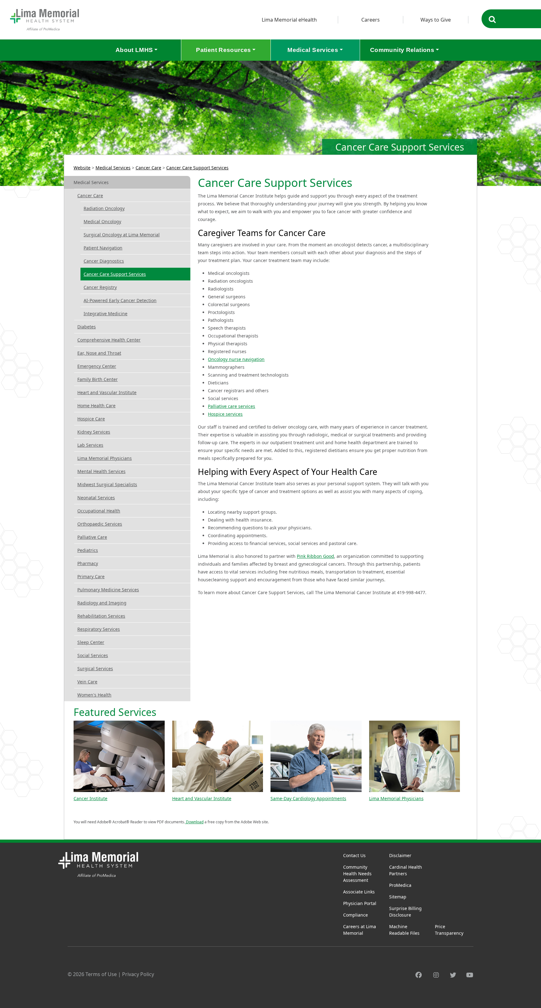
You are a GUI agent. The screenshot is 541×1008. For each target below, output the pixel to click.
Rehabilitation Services (101, 616)
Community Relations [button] (402, 50)
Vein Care (87, 682)
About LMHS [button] (134, 50)
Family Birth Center (97, 379)
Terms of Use (101, 974)
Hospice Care (91, 419)
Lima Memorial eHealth (289, 19)
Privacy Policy (138, 974)
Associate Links (359, 892)
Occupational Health (98, 511)
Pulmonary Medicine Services (108, 590)
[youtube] (469, 975)
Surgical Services (95, 668)
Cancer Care (148, 168)
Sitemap (397, 897)
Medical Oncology (102, 221)
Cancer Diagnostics (104, 261)
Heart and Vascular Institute (107, 392)
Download (194, 822)
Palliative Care (92, 537)
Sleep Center (90, 642)
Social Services (92, 655)
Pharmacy (87, 563)
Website (82, 168)
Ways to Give (435, 19)
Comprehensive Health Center (109, 340)
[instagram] (436, 975)
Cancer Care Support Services (197, 168)
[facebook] (418, 975)
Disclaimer (400, 855)
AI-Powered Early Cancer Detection (120, 300)
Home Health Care (96, 406)
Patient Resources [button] (223, 50)
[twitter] (453, 975)
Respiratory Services (98, 629)
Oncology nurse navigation (236, 359)
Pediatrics (87, 550)
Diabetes (86, 327)
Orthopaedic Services (99, 524)
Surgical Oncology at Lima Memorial (122, 235)
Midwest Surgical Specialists (107, 484)
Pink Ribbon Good (315, 556)
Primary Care (91, 576)
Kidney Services (93, 432)
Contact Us (354, 855)
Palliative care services (231, 406)
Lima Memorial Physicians (104, 458)
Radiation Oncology (104, 208)
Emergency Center (96, 366)
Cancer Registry (100, 287)
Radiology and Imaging (101, 603)
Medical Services (113, 168)
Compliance (355, 915)
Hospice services (225, 414)
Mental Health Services (101, 471)
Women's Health (94, 695)
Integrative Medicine (105, 313)
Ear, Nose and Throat (99, 353)
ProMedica (400, 885)
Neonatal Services (96, 498)
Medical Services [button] (312, 50)
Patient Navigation (103, 248)
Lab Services (90, 445)
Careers (370, 19)
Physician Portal (359, 903)
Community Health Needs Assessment (357, 873)
